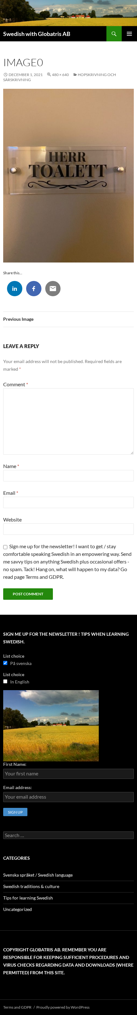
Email (10, 493)
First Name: (14, 764)
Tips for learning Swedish (28, 897)
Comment (15, 384)
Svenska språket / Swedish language (38, 875)
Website (12, 519)
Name (11, 466)
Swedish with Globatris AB (36, 33)
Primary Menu (129, 33)
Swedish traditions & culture (31, 886)
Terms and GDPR (17, 1007)
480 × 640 (60, 74)
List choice (13, 656)
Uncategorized (17, 909)
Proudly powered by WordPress (63, 1007)
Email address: (17, 787)
